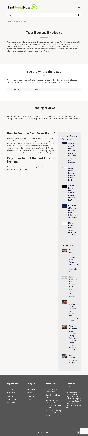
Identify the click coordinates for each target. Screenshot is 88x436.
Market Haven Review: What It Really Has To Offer (72, 229)
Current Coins (11, 399)
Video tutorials (32, 389)
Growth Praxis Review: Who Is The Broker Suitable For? (72, 193)
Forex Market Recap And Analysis (73, 359)
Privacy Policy (31, 396)
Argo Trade (11, 403)
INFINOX (10, 389)
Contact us (30, 399)
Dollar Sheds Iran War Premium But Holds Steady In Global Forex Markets (73, 286)
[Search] (78, 15)
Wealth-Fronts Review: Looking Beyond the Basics (72, 174)
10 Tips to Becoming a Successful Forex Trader (53, 413)
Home (9, 21)
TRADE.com (11, 393)
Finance (29, 393)
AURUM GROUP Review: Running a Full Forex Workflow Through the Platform (72, 153)
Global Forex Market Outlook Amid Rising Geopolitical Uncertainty (73, 261)
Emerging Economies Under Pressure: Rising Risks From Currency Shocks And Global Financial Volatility (73, 338)
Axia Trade (10, 396)
